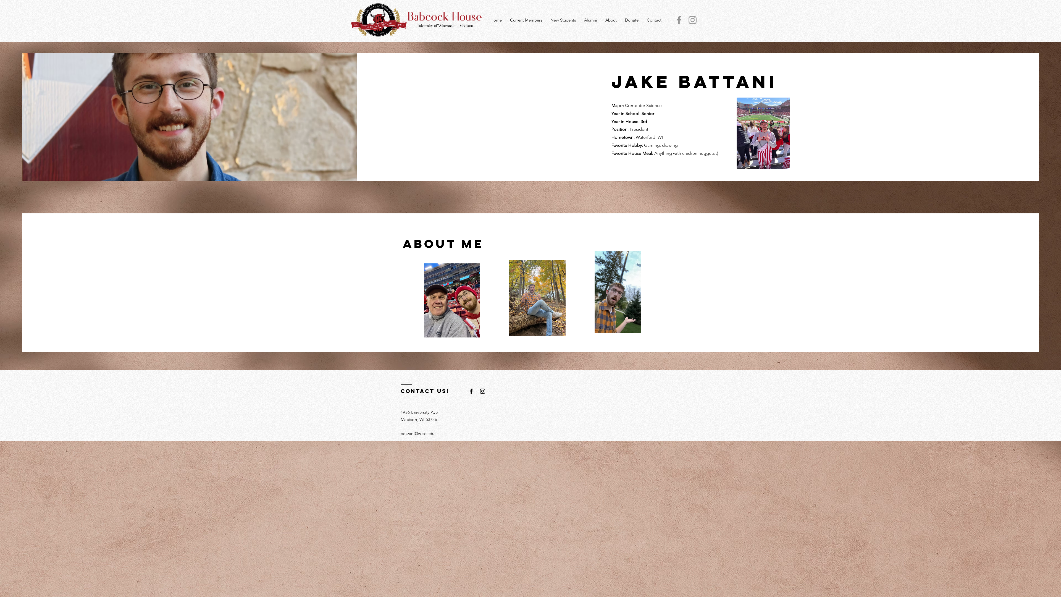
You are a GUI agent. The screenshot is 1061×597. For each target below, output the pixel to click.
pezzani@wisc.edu (418, 433)
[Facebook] (679, 20)
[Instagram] (692, 20)
